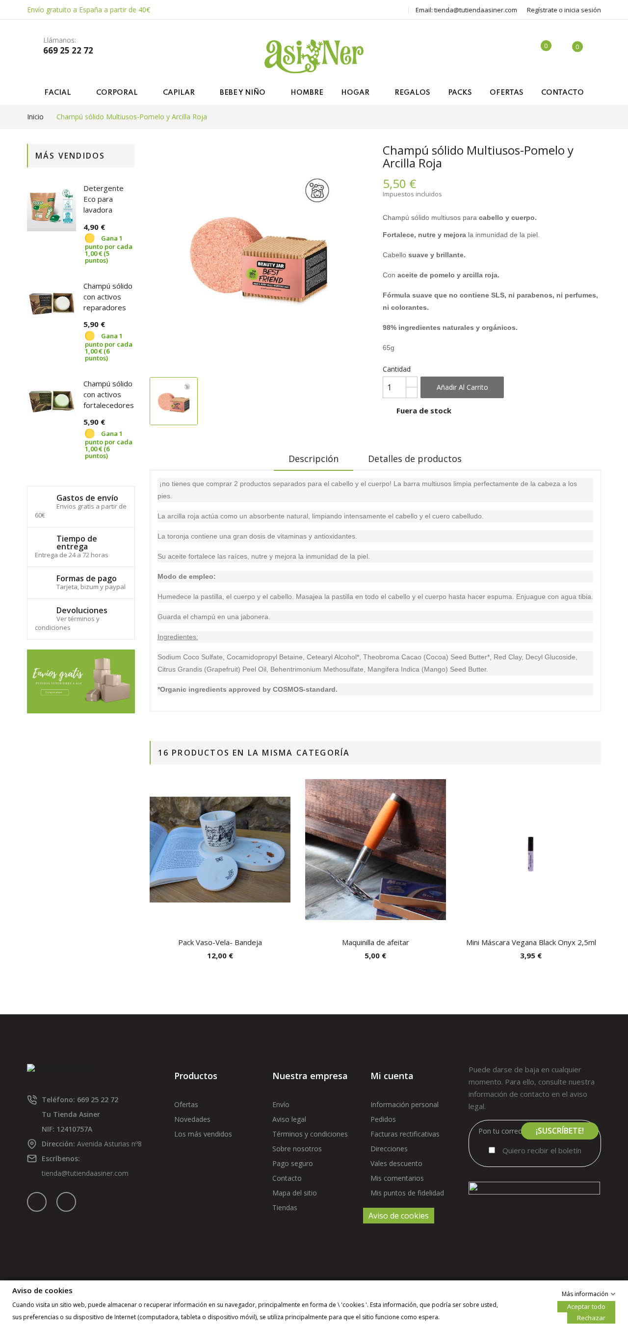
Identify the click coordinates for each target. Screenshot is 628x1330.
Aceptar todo (586, 1306)
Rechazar (591, 1317)
